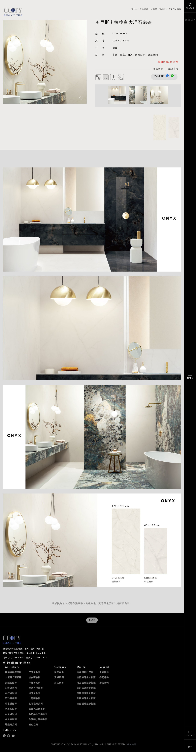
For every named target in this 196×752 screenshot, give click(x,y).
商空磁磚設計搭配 (86, 703)
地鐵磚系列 (11, 724)
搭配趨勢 (104, 677)
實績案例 (59, 677)
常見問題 (104, 672)
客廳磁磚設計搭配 (86, 677)
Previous (8, 62)
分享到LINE (172, 75)
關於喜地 (59, 672)
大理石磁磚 (11, 682)
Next (82, 62)
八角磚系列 (11, 719)
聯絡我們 (104, 682)
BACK (92, 620)
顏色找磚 (33, 724)
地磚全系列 (35, 693)
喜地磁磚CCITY (13, 12)
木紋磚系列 (11, 693)
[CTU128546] (159, 127)
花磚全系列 (35, 672)
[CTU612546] (173, 127)
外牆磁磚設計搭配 (86, 698)
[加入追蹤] (81, 98)
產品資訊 (144, 9)
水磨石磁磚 (11, 708)
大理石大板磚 (174, 9)
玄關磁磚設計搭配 (86, 693)
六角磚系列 (11, 714)
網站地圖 (131, 744)
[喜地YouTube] (12, 736)
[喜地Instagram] (8, 736)
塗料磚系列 (11, 698)
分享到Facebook (167, 75)
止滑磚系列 (35, 698)
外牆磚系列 (35, 682)
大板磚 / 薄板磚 (158, 9)
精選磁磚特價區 (13, 672)
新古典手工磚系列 (38, 714)
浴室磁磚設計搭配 (86, 682)
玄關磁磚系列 (36, 703)
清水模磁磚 (11, 703)
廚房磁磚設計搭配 (86, 687)
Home (134, 9)
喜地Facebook (4, 736)
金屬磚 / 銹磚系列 (38, 719)
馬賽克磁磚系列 (37, 708)
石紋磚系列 (11, 687)
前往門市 (59, 682)
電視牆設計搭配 (85, 672)
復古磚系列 (35, 677)
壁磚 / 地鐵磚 (36, 687)
